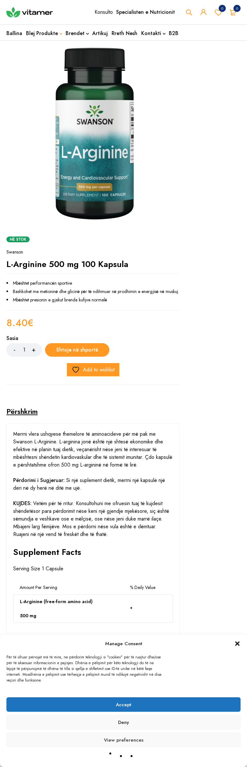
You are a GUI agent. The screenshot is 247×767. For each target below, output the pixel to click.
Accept (123, 704)
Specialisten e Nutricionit (145, 12)
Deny (123, 722)
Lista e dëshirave (222, 8)
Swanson (14, 252)
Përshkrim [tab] (22, 411)
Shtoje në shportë (77, 349)
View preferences (123, 740)
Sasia (12, 338)
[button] (237, 643)
